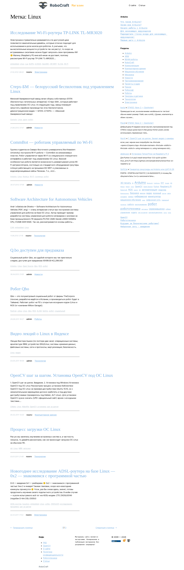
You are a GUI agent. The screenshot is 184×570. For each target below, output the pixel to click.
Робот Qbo (19, 289)
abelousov (125, 154)
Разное (128, 87)
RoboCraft (59, 5)
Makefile (25, 407)
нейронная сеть (153, 200)
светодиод (144, 209)
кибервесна (140, 196)
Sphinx (45, 311)
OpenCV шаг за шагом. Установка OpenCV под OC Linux (61, 375)
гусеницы (39, 176)
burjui (122, 107)
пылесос (123, 204)
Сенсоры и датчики (134, 96)
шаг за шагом (52, 407)
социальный (60, 311)
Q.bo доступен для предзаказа (37, 250)
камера (130, 196)
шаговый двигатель (155, 212)
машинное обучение (130, 200)
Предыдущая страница (21, 528)
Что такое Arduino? (131, 22)
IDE (171, 183)
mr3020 (38, 64)
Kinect (128, 186)
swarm (136, 190)
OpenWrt (45, 64)
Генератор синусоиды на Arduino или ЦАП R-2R (152, 169)
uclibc (47, 504)
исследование (66, 504)
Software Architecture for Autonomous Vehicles (51, 199)
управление (125, 212)
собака (168, 209)
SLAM (39, 311)
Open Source (28, 266)
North (123, 138)
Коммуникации (132, 65)
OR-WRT (53, 64)
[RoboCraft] (128, 541)
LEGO (132, 186)
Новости (38, 128)
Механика (129, 75)
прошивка (14, 507)
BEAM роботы (131, 59)
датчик (164, 193)
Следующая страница (106, 528)
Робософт (129, 90)
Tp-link (60, 64)
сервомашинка (157, 209)
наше (143, 200)
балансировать (124, 193)
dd (11, 448)
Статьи (46, 561)
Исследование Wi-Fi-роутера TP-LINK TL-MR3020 (56, 32)
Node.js (26, 176)
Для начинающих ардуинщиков (135, 31)
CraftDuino (157, 183)
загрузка (27, 448)
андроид (162, 190)
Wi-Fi (66, 64)
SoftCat (123, 169)
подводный (165, 200)
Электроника (41, 72)
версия (142, 193)
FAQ (45, 543)
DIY (162, 183)
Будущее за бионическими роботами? (139, 223)
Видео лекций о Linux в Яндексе (39, 333)
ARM (127, 56)
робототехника (130, 208)
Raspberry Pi (166, 186)
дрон (25, 119)
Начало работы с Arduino (133, 28)
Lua (26, 64)
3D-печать (125, 183)
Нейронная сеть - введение (135, 226)
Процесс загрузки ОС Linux (35, 429)
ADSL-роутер (16, 504)
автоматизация (149, 189)
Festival (13, 311)
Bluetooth (150, 183)
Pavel (122, 123)
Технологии (39, 236)
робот (30, 119)
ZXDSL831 (55, 504)
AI (132, 183)
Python (156, 187)
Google (167, 183)
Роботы (38, 319)
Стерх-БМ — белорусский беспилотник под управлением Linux (62, 89)
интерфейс (123, 196)
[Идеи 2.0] (124, 541)
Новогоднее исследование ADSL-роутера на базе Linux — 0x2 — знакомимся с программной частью (62, 473)
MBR (20, 448)
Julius (19, 311)
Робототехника (128, 220)
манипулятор (154, 196)
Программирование (134, 81)
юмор (169, 212)
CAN (12, 227)
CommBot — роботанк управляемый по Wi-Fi (51, 142)
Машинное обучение (134, 72)
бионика (134, 193)
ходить (134, 212)
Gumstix (13, 119)
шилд (165, 212)
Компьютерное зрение (46, 415)
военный (157, 193)
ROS (40, 266)
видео (18, 353)
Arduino (13, 176)
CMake (13, 407)
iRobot (122, 186)
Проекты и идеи (132, 84)
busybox (25, 504)
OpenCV (33, 407)
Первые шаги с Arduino (132, 40)
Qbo (36, 266)
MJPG (31, 64)
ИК (140, 190)
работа (130, 204)
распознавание (141, 204)
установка (41, 407)
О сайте (46, 549)
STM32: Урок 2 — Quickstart (140, 107)
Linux (22, 64)
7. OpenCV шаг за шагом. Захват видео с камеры (151, 138)
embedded (14, 64)
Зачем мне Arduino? (131, 25)
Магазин (78, 5)
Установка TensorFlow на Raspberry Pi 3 (150, 154)
